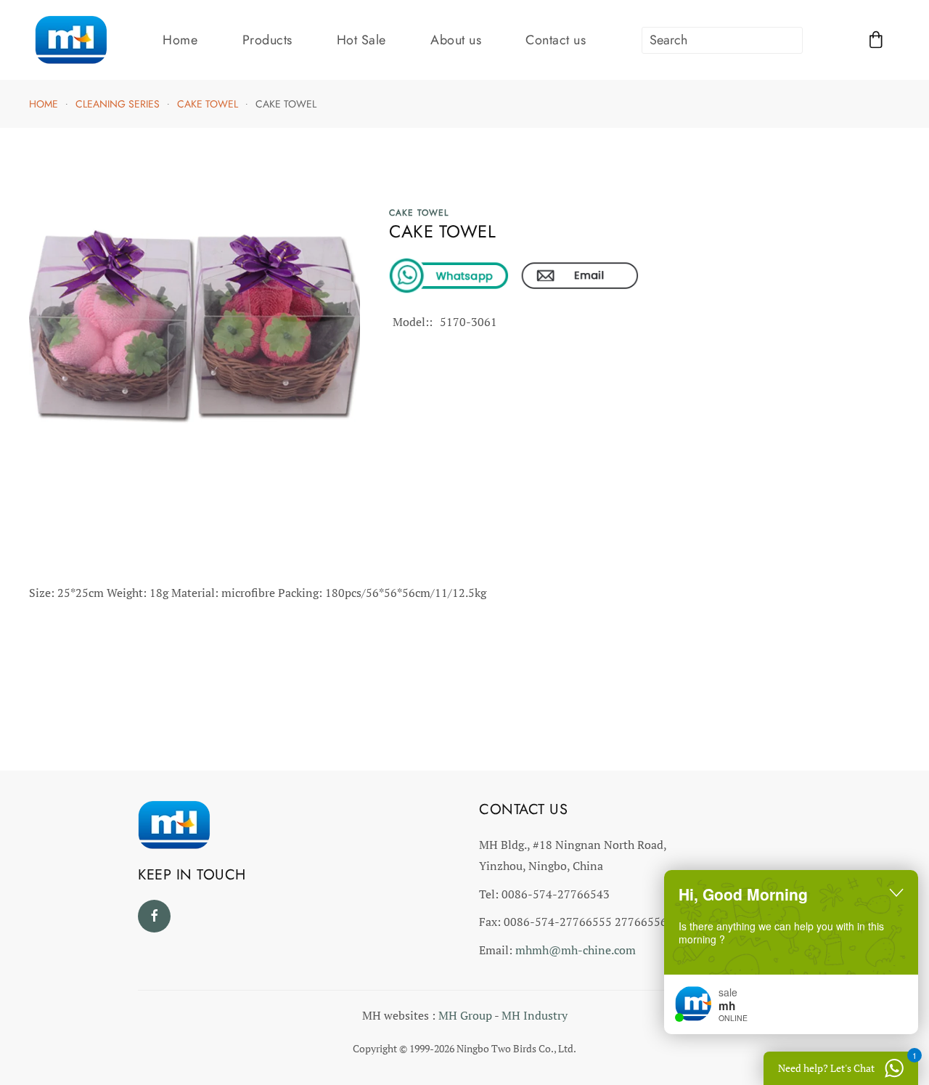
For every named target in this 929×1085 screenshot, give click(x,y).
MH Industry (535, 1015)
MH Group (465, 1015)
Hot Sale (361, 40)
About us (455, 40)
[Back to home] (71, 40)
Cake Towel (419, 212)
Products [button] (267, 40)
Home (180, 40)
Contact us (555, 40)
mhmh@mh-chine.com (575, 950)
